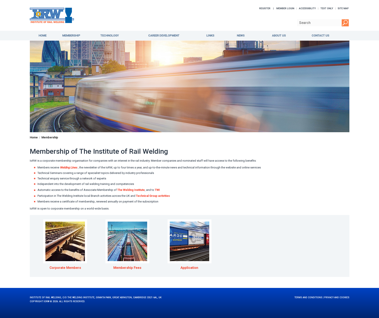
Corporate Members (65, 268)
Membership (49, 137)
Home (34, 137)
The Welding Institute (131, 190)
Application (189, 268)
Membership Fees (127, 268)
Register (264, 8)
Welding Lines (68, 167)
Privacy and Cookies (336, 297)
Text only (326, 8)
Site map (343, 8)
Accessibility (307, 8)
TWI (158, 190)
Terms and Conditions (308, 297)
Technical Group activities (153, 195)
